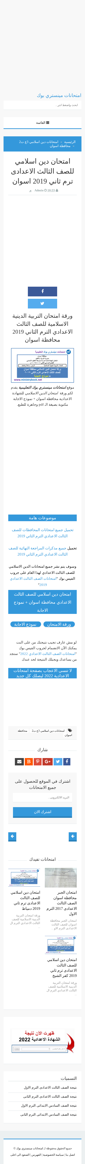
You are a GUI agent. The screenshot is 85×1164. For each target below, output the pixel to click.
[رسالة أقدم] (12, 836)
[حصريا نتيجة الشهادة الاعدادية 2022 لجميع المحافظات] (42, 1040)
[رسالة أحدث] (73, 836)
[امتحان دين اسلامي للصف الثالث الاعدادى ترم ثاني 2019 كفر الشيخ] (61, 945)
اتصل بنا (70, 1154)
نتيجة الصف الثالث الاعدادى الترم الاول (50, 1087)
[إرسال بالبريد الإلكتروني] (19, 761)
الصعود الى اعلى (20, 1154)
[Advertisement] (42, 42)
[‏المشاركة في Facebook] (42, 291)
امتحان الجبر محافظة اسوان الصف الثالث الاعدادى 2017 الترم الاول (62, 903)
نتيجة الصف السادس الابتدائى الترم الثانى (48, 1114)
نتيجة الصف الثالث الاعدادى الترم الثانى (50, 1096)
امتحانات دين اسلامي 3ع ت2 (47, 730)
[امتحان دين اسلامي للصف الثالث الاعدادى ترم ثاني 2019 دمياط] (24, 878)
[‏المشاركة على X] (42, 303)
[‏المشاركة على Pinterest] (38, 761)
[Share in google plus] (47, 761)
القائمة (40, 122)
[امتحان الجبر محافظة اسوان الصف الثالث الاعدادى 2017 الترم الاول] (61, 878)
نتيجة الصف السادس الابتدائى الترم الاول (49, 1105)
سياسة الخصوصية (53, 1154)
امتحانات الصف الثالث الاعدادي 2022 (47, 654)
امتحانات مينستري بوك (29, 1148)
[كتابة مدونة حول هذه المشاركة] (29, 761)
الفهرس (36, 1154)
